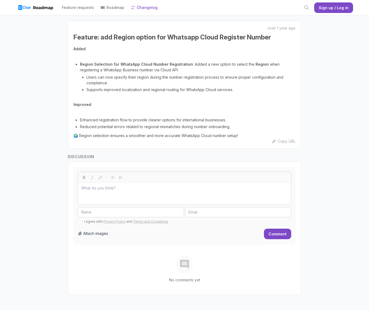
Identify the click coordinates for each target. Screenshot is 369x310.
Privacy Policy (114, 221)
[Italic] (92, 177)
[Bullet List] (112, 177)
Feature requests (78, 7)
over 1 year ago (281, 28)
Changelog (147, 7)
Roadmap (115, 7)
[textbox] (184, 194)
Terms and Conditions (150, 221)
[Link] (100, 177)
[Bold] (84, 177)
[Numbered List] (120, 177)
